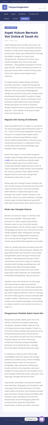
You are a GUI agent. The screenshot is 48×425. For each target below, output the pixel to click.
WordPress (24, 422)
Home (6, 14)
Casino (15, 19)
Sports (6, 19)
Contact (25, 19)
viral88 (7, 160)
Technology (34, 14)
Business (22, 14)
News (13, 14)
